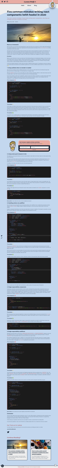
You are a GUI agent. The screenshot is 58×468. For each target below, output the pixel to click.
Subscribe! (34, 149)
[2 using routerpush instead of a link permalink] (27, 154)
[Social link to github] (7, 2)
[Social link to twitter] (5, 2)
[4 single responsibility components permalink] (26, 287)
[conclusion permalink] (13, 413)
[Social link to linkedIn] (2, 2)
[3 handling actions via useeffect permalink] (25, 203)
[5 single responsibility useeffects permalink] (25, 331)
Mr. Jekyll (48, 314)
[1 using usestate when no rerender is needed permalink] (31, 67)
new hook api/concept (44, 47)
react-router (14, 161)
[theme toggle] (2, 466)
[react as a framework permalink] (19, 44)
